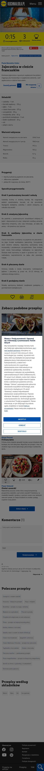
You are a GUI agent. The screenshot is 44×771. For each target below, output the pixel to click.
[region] (22, 385)
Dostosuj (22, 431)
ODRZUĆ (22, 425)
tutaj (6, 411)
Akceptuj (22, 419)
